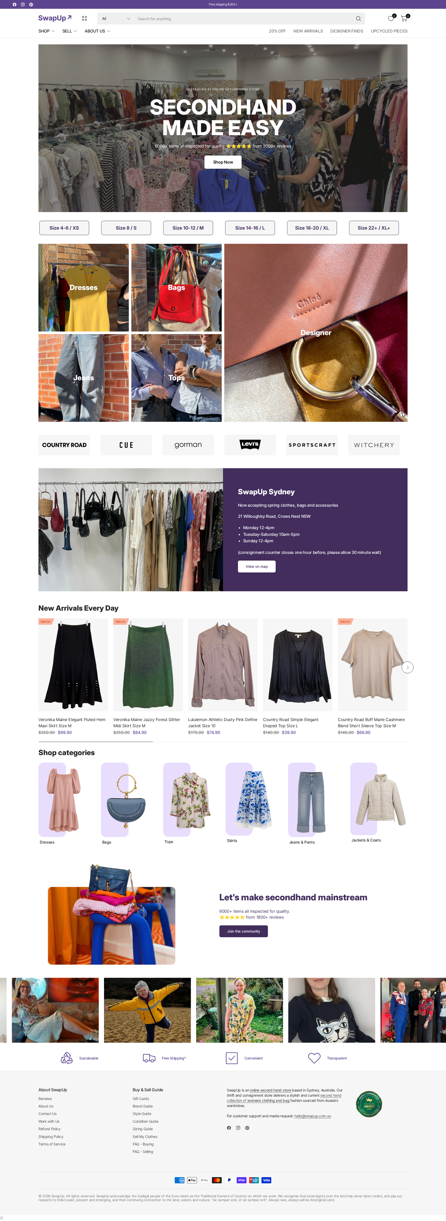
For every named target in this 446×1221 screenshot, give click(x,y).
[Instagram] (23, 4)
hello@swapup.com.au (312, 1116)
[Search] (358, 19)
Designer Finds (346, 31)
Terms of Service (52, 1144)
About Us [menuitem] (95, 31)
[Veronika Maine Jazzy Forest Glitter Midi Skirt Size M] (148, 664)
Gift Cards (141, 1098)
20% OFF (277, 31)
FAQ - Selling (143, 1151)
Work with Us (48, 1121)
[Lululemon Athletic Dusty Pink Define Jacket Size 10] (223, 664)
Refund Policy (49, 1129)
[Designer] (316, 333)
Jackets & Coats (366, 840)
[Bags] (176, 287)
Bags (106, 842)
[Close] (1, 1218)
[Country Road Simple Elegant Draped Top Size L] (298, 664)
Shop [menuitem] (44, 31)
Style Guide (142, 1113)
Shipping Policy (50, 1136)
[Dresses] (83, 287)
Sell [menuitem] (67, 31)
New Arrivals (308, 31)
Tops (168, 841)
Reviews (45, 1098)
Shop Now (223, 162)
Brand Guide (143, 1106)
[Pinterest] (31, 4)
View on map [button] (257, 566)
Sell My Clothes (145, 1136)
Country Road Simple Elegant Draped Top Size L (290, 722)
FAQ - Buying (143, 1144)
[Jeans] (83, 378)
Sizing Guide (143, 1129)
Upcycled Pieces (389, 31)
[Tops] (176, 378)
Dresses (47, 842)
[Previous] (38, 667)
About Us (45, 1106)
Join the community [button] (243, 931)
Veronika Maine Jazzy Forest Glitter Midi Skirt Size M (146, 722)
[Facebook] (14, 4)
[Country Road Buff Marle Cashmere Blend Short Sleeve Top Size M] (373, 664)
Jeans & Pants (302, 842)
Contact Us (47, 1113)
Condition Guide (145, 1121)
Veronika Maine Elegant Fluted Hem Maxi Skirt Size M (71, 722)
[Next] (407, 667)
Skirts (232, 840)
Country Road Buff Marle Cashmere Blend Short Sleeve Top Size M (371, 722)
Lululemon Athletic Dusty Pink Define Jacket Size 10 (222, 722)
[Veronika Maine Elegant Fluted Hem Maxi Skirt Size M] (73, 664)
